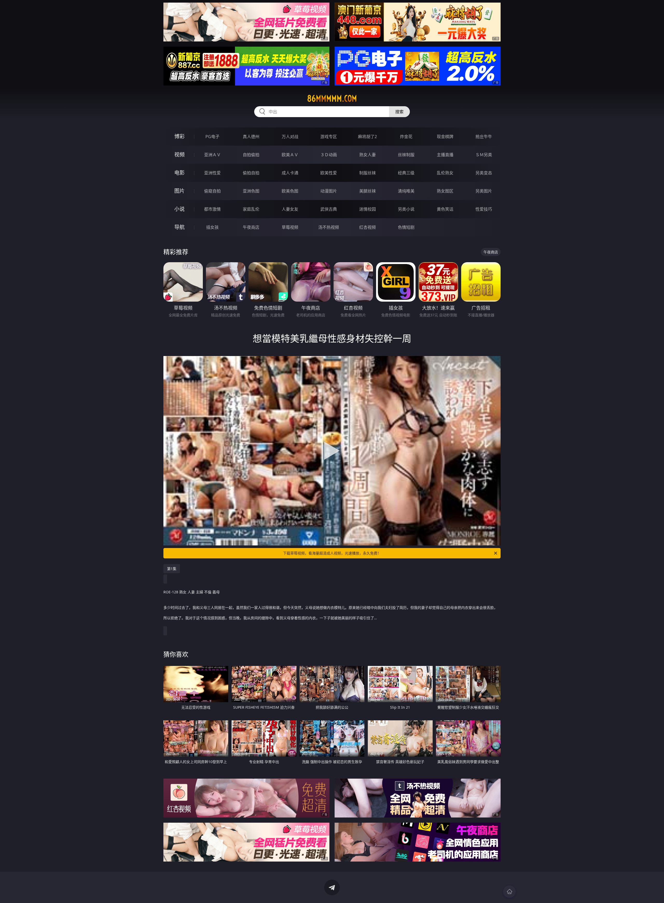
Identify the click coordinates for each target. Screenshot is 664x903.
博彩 (179, 136)
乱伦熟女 (445, 173)
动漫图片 (328, 191)
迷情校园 (367, 209)
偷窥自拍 (212, 191)
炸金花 (406, 136)
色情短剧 (406, 227)
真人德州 (251, 136)
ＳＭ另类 (483, 155)
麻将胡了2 (367, 136)
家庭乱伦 (251, 209)
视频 (179, 154)
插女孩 (212, 227)
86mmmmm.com (332, 98)
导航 (179, 227)
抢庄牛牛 (483, 136)
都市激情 (212, 209)
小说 (179, 208)
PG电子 (212, 136)
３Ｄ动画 (328, 155)
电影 (179, 172)
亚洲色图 (251, 191)
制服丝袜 (367, 173)
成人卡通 (290, 173)
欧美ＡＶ (290, 155)
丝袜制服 (406, 155)
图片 (179, 190)
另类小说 (406, 209)
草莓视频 (290, 227)
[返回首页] (509, 891)
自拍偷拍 (251, 155)
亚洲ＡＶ (212, 155)
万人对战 (290, 136)
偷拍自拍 (251, 173)
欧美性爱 (328, 173)
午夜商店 (251, 227)
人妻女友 (290, 209)
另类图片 (483, 191)
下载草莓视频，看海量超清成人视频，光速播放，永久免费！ (332, 553)
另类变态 (483, 173)
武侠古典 (328, 209)
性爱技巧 (483, 209)
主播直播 (445, 155)
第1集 (171, 568)
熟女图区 (445, 191)
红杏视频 (367, 227)
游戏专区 (328, 136)
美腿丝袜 (367, 191)
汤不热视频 (328, 227)
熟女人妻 (367, 155)
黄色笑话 (445, 209)
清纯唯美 (406, 191)
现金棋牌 (445, 136)
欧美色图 (290, 191)
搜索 (399, 112)
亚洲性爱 (212, 173)
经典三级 (406, 173)
